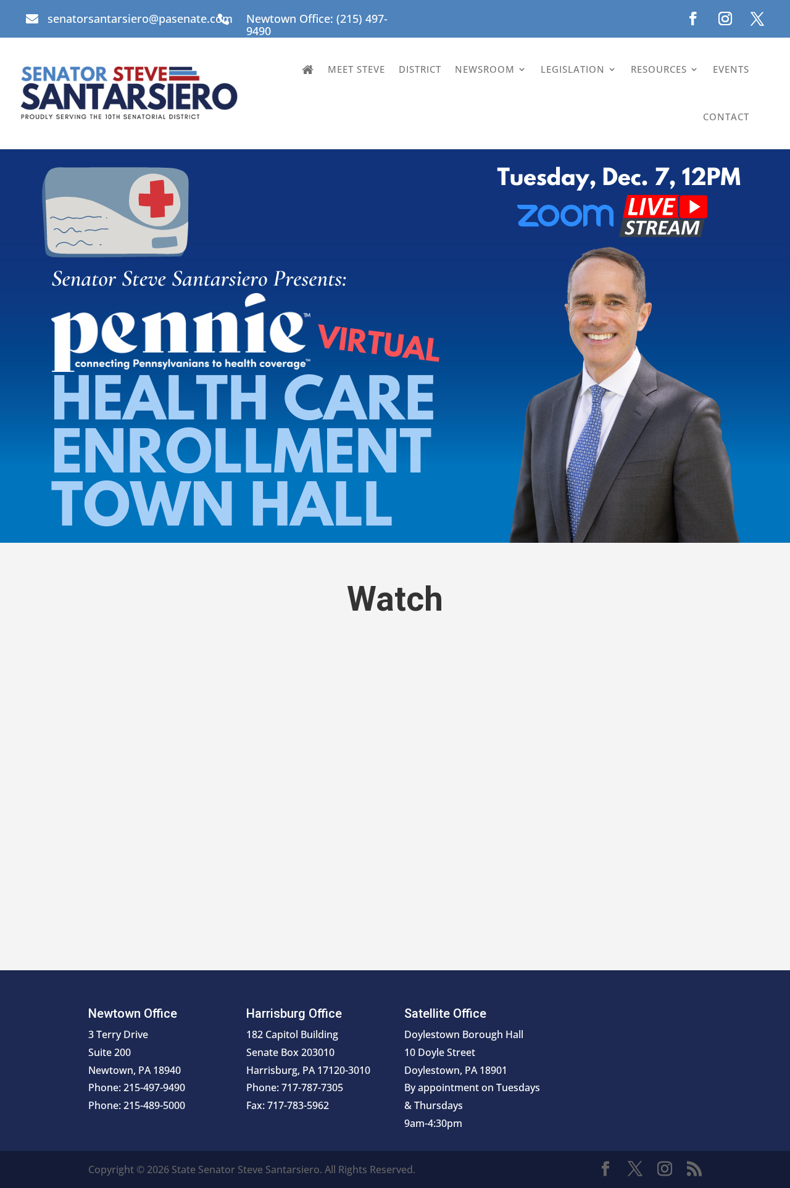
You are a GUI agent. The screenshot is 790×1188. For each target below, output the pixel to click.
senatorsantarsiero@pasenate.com (140, 18)
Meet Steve (356, 69)
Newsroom (485, 69)
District (420, 69)
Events (731, 69)
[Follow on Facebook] (693, 18)
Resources (659, 69)
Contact (726, 116)
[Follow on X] (757, 18)
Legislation (573, 69)
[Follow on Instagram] (725, 18)
